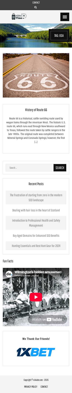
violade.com (38, 379)
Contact (36, 2)
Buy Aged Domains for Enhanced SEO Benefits (36, 236)
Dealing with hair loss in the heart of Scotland (36, 210)
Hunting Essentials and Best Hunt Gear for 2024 (36, 246)
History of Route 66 (36, 110)
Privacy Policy (30, 386)
